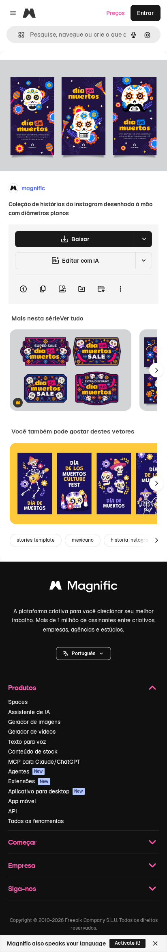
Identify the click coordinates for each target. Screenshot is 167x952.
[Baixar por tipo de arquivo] (144, 239)
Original (52, 70)
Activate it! (127, 943)
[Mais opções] (120, 289)
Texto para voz (27, 741)
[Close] (155, 943)
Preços (115, 13)
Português (83, 653)
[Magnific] (83, 587)
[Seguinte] (156, 370)
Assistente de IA (29, 712)
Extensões (28, 781)
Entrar (145, 13)
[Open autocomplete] (18, 35)
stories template (36, 540)
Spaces (18, 702)
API (12, 811)
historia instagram (132, 540)
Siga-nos (22, 888)
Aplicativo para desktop (45, 791)
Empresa (21, 865)
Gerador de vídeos (32, 731)
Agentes (25, 771)
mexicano (83, 540)
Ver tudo (71, 318)
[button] (83, 653)
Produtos (22, 687)
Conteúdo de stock (33, 751)
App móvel (22, 801)
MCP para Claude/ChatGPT (44, 761)
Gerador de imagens (34, 721)
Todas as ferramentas (36, 821)
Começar (22, 842)
